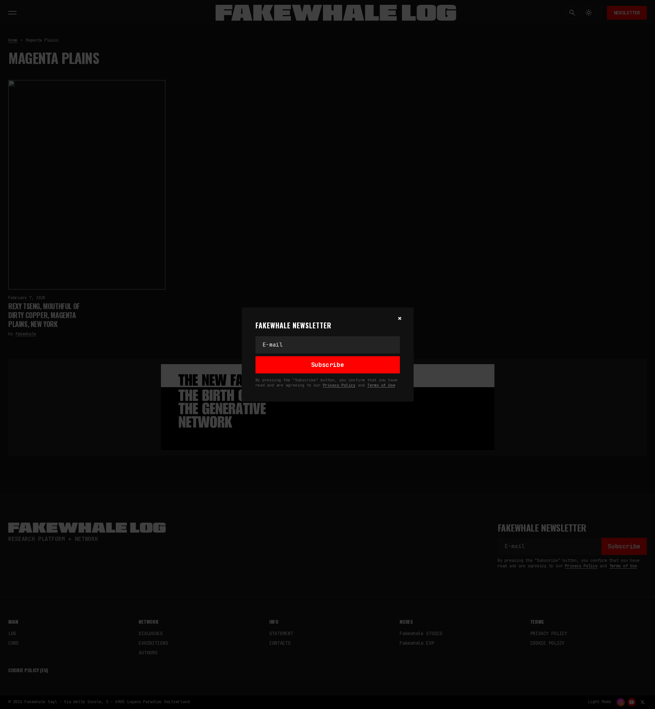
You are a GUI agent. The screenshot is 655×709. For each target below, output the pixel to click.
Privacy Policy (339, 385)
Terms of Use (381, 385)
